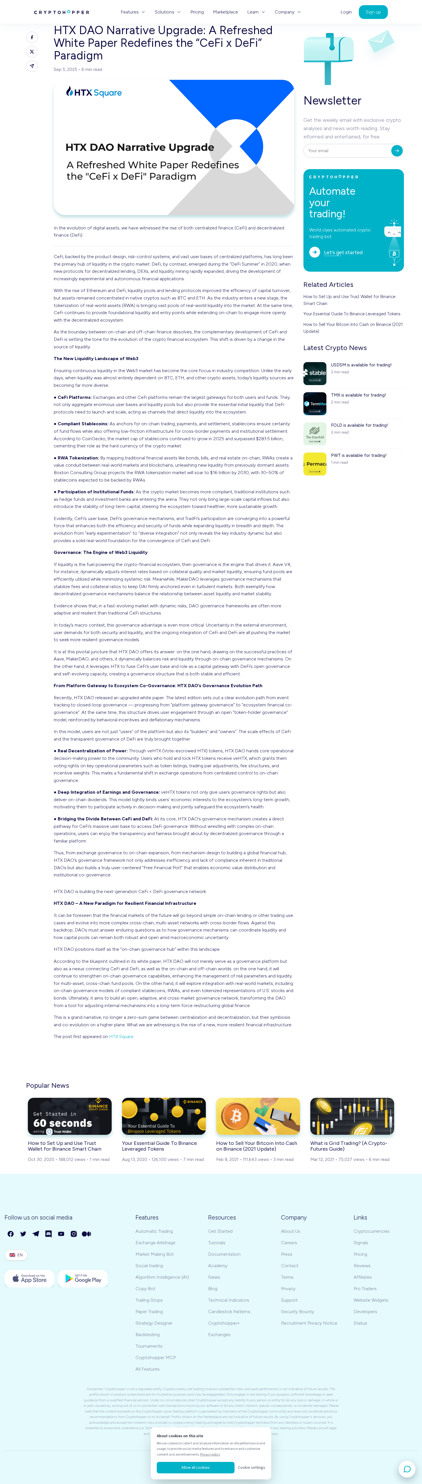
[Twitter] (23, 1234)
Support (289, 1300)
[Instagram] (74, 1234)
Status (360, 1323)
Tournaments (148, 1346)
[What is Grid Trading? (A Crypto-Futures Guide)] (352, 1116)
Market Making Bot (154, 1254)
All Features (147, 1369)
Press (286, 1254)
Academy (217, 1265)
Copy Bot (145, 1288)
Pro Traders (365, 1288)
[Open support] (407, 1469)
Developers (365, 1311)
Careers (289, 1242)
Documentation (224, 1254)
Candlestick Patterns (229, 1311)
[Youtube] (61, 1234)
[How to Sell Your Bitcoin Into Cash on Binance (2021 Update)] (258, 1116)
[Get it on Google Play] (83, 1279)
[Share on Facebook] (32, 37)
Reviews (362, 1265)
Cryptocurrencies (372, 1231)
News (214, 1277)
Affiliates (363, 1277)
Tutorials (216, 1242)
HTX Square (121, 1036)
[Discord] (48, 1234)
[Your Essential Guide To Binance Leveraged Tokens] (164, 1116)
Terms (287, 1277)
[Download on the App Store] (30, 1279)
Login (346, 12)
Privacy (288, 1288)
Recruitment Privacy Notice (309, 1323)
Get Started (220, 1231)
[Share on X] (32, 51)
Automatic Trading (154, 1231)
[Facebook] (11, 1234)
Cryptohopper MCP (155, 1357)
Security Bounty (297, 1311)
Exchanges (219, 1334)
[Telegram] (36, 1234)
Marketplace (225, 12)
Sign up (373, 12)
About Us (290, 1231)
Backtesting (147, 1334)
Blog (212, 1288)
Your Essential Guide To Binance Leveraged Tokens (351, 313)
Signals (361, 1242)
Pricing (197, 12)
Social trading (149, 1265)
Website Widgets (371, 1300)
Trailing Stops (149, 1300)
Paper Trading (149, 1311)
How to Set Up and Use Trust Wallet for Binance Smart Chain (349, 300)
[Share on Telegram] (32, 66)
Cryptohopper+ (224, 1323)
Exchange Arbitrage (155, 1242)
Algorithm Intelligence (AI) (162, 1277)
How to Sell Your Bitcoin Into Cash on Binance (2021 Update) (353, 328)
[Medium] (86, 1234)
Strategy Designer (154, 1323)
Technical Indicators (228, 1300)
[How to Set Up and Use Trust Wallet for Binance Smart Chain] (70, 1116)
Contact (289, 1265)
